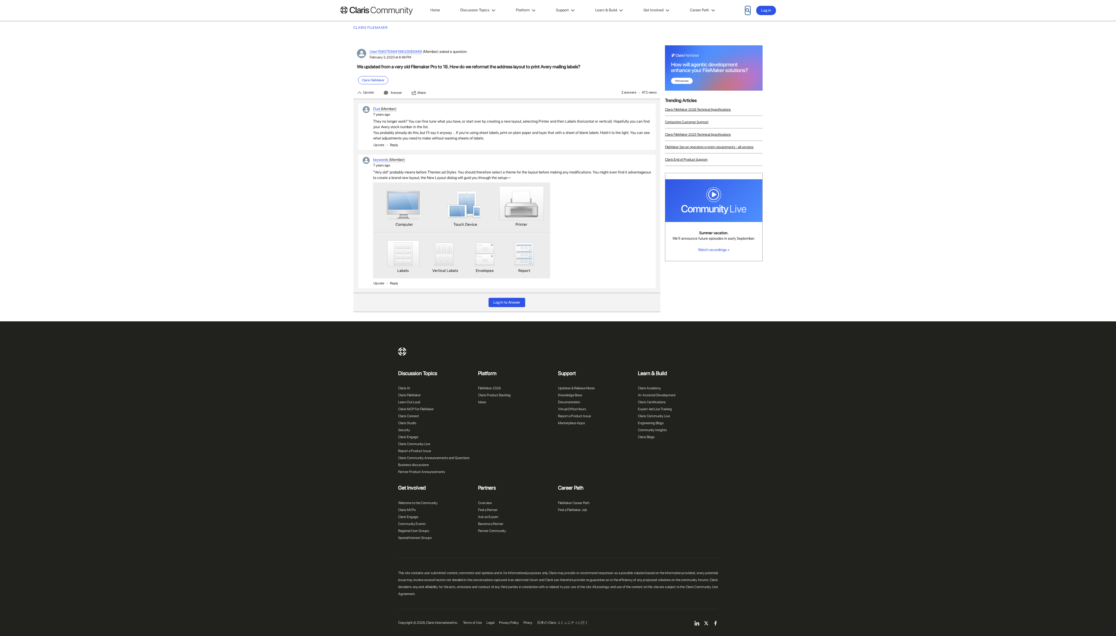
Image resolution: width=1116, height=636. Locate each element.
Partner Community (492, 531)
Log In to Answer (506, 302)
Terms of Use (472, 622)
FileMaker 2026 (489, 388)
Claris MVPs (407, 510)
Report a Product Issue (414, 451)
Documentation (569, 402)
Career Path (699, 10)
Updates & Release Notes (576, 388)
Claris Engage (408, 437)
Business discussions (413, 465)
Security (404, 430)
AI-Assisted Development (657, 395)
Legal (490, 622)
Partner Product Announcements (421, 472)
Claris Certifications (652, 402)
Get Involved (653, 10)
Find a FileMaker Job (572, 510)
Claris (402, 351)
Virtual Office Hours (572, 409)
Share (421, 93)
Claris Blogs (646, 437)
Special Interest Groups (415, 538)
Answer (396, 93)
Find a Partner (488, 510)
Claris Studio (407, 423)
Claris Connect (408, 416)
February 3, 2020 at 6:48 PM (390, 57)
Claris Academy (649, 388)
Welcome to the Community (418, 503)
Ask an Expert (488, 517)
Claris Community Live (414, 444)
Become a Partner (490, 524)
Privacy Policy (509, 622)
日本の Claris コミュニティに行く (562, 622)
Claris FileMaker (409, 395)
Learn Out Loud (409, 402)
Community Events (412, 524)
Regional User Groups (413, 531)
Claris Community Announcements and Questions (434, 458)
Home (435, 10)
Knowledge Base (570, 395)
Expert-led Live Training (655, 409)
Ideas (482, 402)
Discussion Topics (474, 10)
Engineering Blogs (651, 423)
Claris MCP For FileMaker (416, 409)
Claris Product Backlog (494, 395)
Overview (485, 503)
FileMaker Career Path (573, 503)
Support (562, 10)
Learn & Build (606, 10)
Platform (523, 10)
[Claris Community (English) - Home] (376, 10)
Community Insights (652, 430)
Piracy (527, 622)
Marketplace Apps (571, 423)
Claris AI (404, 388)
